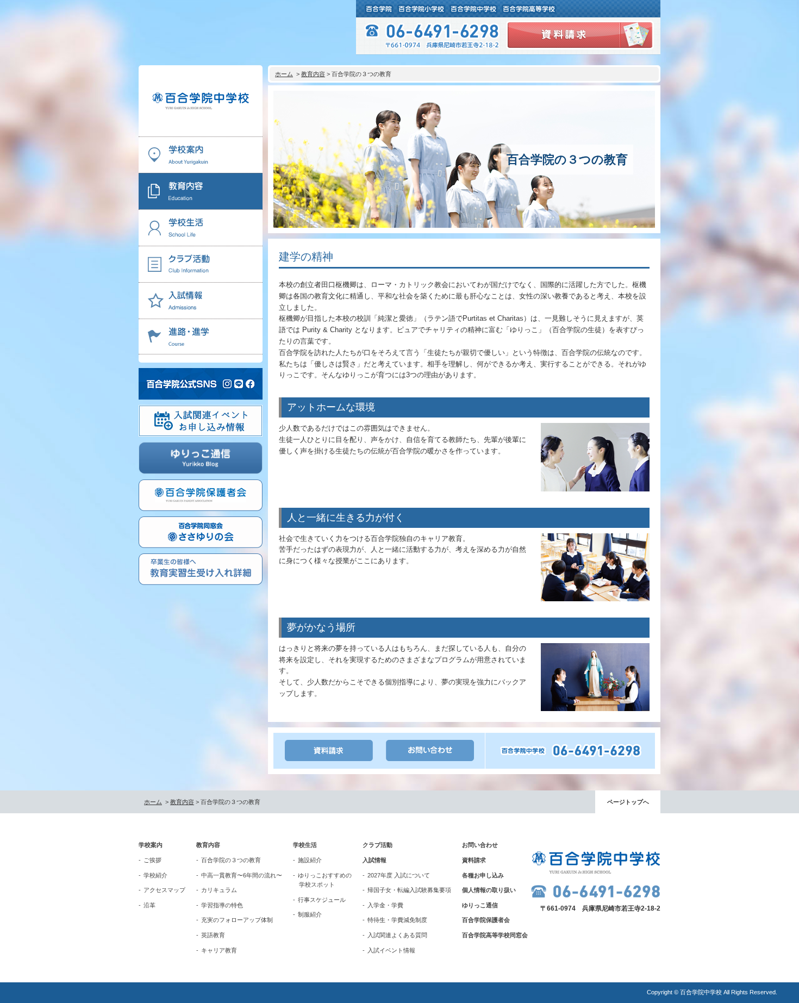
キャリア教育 (219, 950)
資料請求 (474, 860)
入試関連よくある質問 (397, 935)
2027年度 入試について (398, 875)
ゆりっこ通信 (480, 905)
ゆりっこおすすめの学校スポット (325, 880)
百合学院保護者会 (486, 920)
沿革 (149, 905)
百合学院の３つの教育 (231, 860)
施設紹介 (310, 860)
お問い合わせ (480, 845)
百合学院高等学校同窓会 (495, 935)
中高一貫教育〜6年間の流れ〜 (241, 875)
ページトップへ (628, 802)
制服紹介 (310, 914)
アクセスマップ (164, 890)
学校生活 (305, 845)
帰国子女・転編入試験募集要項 (409, 890)
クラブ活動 (377, 845)
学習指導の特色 (222, 905)
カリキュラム (219, 890)
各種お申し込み (483, 875)
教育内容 (313, 74)
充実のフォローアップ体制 (237, 920)
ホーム (284, 74)
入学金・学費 (385, 905)
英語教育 (213, 935)
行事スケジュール (322, 899)
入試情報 (374, 860)
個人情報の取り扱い (489, 890)
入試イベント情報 (391, 950)
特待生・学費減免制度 (397, 920)
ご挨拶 (152, 860)
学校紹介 (155, 875)
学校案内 (151, 845)
